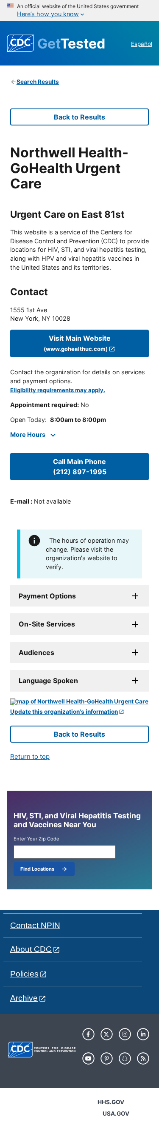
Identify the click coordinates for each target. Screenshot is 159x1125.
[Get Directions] (79, 701)
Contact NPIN (35, 925)
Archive (24, 998)
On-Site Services (47, 624)
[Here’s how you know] (79, 10)
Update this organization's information (64, 712)
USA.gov (116, 1113)
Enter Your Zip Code (36, 839)
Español (141, 43)
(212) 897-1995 (79, 466)
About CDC (31, 949)
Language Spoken (48, 680)
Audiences (36, 652)
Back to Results (79, 117)
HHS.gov (111, 1102)
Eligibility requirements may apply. (57, 390)
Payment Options (47, 596)
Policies (24, 973)
